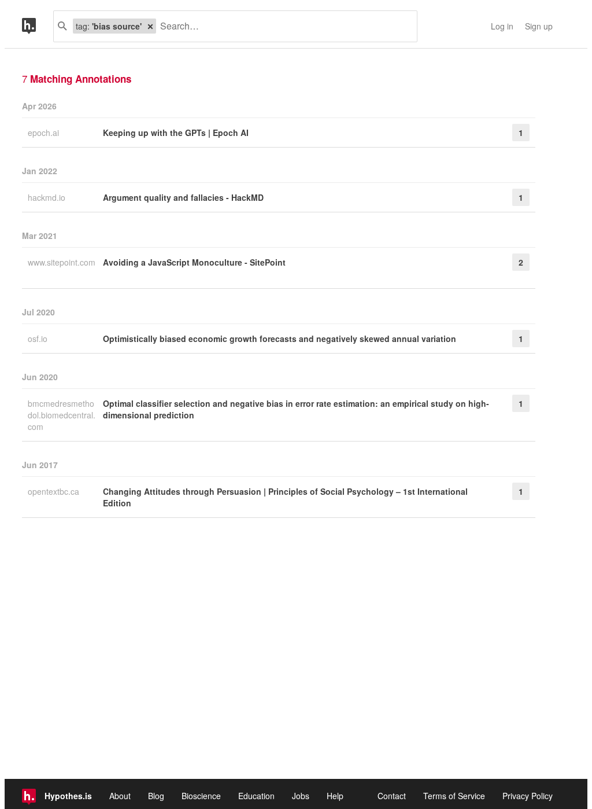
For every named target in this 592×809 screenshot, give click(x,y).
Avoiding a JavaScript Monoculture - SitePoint (194, 262)
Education (256, 795)
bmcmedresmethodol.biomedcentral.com (61, 415)
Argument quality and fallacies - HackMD (183, 197)
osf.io (39, 338)
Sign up (539, 26)
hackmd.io (48, 197)
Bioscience (201, 795)
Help (335, 795)
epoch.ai (44, 132)
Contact (392, 795)
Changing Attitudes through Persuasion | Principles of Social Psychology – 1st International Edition (285, 497)
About (120, 795)
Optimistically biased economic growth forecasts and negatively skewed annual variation (279, 338)
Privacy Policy (527, 795)
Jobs (300, 795)
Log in (502, 26)
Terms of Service (454, 795)
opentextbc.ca (55, 491)
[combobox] (282, 26)
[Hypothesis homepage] (37, 26)
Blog (156, 795)
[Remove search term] (150, 26)
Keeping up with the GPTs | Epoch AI (176, 132)
